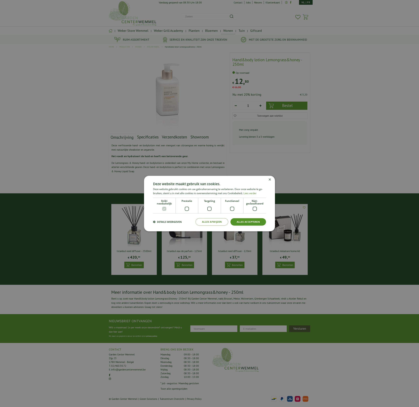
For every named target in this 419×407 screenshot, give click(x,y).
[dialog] (209, 203)
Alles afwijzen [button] (212, 221)
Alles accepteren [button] (248, 221)
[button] (167, 222)
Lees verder (249, 193)
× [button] (269, 179)
